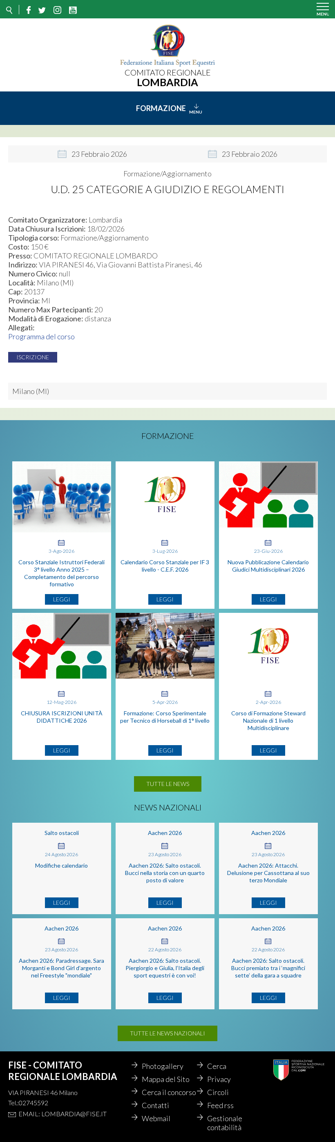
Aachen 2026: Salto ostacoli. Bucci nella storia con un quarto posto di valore (165, 873)
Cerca (216, 1066)
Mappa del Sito (166, 1079)
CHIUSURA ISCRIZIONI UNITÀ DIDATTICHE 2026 (62, 717)
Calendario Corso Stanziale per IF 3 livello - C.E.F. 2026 (165, 566)
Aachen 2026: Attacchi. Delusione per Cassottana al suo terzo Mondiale (268, 873)
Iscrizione (32, 357)
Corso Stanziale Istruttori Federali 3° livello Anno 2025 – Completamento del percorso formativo (61, 573)
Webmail (156, 1118)
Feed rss (220, 1105)
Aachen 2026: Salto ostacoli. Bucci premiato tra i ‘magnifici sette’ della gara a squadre (268, 968)
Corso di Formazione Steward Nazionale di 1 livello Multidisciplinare (268, 720)
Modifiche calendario (61, 865)
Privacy (219, 1079)
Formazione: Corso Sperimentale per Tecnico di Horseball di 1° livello (165, 717)
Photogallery (162, 1066)
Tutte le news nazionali (167, 1033)
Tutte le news (167, 783)
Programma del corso (41, 336)
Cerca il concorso (169, 1092)
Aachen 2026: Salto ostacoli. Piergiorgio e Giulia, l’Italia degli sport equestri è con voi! (164, 968)
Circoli (218, 1092)
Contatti (155, 1105)
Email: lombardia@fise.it (62, 1114)
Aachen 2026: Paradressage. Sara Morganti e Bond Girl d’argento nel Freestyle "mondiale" (61, 968)
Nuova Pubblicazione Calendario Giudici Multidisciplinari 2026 (268, 566)
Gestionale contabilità (224, 1123)
